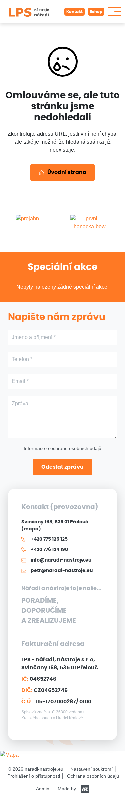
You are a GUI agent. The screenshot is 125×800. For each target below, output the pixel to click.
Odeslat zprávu (62, 467)
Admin (42, 788)
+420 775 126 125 (49, 539)
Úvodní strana (66, 172)
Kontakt (74, 12)
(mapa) (31, 529)
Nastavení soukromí (91, 769)
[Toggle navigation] (114, 11)
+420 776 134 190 (49, 549)
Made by (67, 788)
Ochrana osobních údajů (93, 776)
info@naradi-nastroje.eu (60, 560)
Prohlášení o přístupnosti (33, 776)
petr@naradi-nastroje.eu (61, 570)
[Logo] (29, 12)
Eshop (96, 12)
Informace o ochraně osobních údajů (62, 448)
